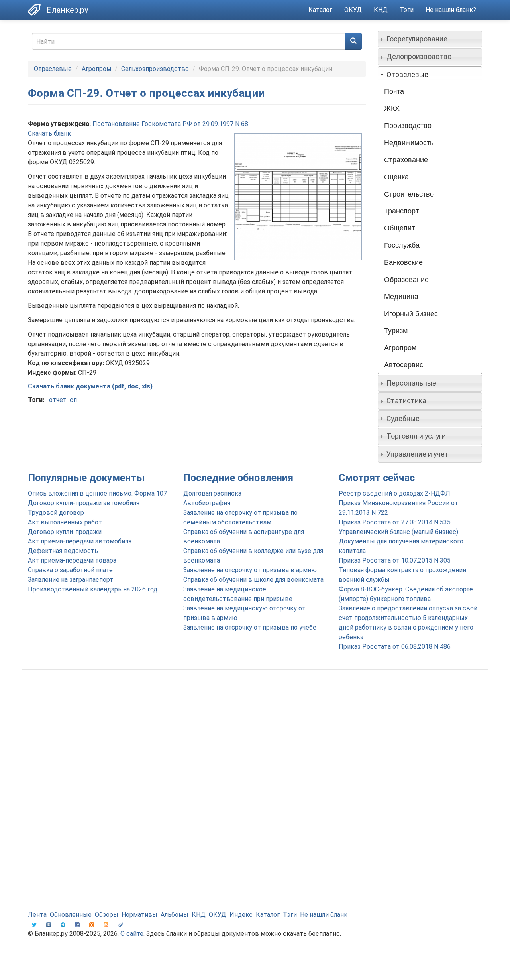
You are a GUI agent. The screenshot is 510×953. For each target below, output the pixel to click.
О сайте (131, 933)
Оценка (396, 177)
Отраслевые (53, 69)
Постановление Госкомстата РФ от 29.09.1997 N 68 (170, 124)
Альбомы (174, 914)
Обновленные (71, 914)
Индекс (241, 914)
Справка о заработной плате (70, 570)
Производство (408, 126)
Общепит (399, 228)
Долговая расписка (212, 493)
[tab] (430, 39)
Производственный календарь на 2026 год (92, 589)
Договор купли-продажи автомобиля (83, 503)
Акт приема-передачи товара (72, 560)
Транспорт (401, 211)
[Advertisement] (255, 739)
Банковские (403, 262)
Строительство (409, 194)
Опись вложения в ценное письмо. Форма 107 (97, 493)
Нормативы (139, 914)
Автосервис (403, 365)
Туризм (396, 331)
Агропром (96, 69)
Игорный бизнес (411, 314)
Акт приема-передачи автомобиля (79, 541)
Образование (406, 280)
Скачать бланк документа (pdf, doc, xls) (90, 386)
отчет (58, 400)
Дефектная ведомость (63, 551)
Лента (37, 914)
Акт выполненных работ (65, 522)
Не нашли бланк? (451, 10)
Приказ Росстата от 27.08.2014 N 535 (395, 522)
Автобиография (206, 503)
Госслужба (402, 245)
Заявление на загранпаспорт (70, 579)
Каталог (320, 10)
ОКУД (353, 10)
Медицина (401, 297)
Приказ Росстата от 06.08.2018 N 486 (395, 646)
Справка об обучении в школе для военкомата (253, 579)
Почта (394, 91)
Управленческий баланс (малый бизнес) (398, 532)
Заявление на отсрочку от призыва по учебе (249, 627)
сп (73, 400)
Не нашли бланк (323, 914)
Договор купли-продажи (65, 532)
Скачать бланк (49, 133)
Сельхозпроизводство (155, 69)
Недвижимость (409, 143)
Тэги (407, 10)
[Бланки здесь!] (37, 9)
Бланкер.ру (67, 10)
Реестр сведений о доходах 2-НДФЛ (394, 493)
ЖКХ (392, 108)
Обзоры (106, 914)
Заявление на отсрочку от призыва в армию (250, 570)
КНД (381, 10)
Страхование (406, 160)
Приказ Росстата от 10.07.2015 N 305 (395, 560)
